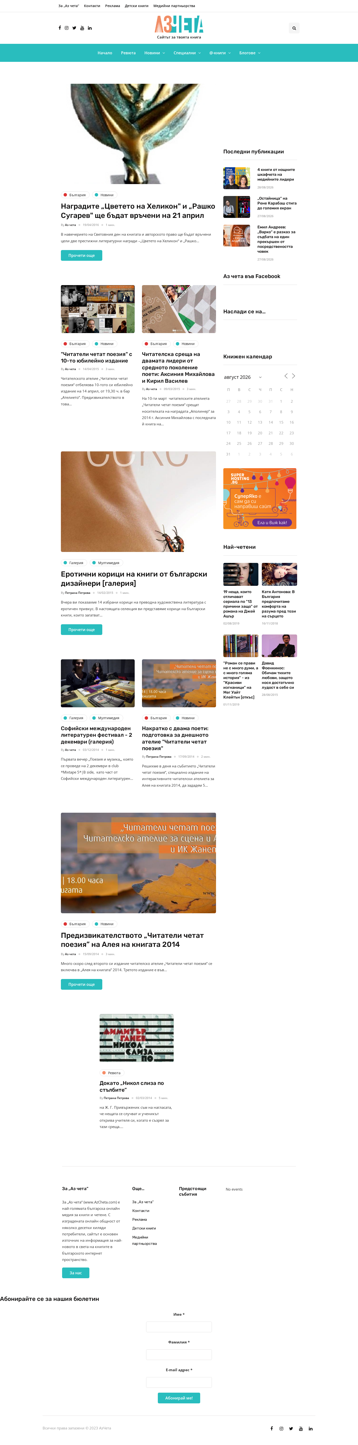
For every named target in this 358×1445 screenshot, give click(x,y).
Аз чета (70, 225)
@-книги (217, 53)
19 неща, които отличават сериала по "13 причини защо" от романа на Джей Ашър (240, 603)
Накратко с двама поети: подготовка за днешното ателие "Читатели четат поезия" (175, 738)
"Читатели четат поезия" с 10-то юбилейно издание (96, 357)
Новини (152, 53)
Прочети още (81, 255)
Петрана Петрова (77, 593)
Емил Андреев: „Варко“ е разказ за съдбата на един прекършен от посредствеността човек (276, 239)
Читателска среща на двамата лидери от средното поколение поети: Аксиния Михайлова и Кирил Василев (178, 367)
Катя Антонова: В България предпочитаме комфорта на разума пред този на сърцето (279, 603)
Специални (185, 53)
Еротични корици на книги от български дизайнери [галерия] (134, 579)
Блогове (247, 53)
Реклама (112, 5)
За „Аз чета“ (68, 5)
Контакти (92, 5)
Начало (105, 53)
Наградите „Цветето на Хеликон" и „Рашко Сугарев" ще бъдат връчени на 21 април (138, 211)
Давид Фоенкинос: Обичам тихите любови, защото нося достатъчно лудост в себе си (278, 675)
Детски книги (137, 5)
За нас (76, 1273)
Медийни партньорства (174, 5)
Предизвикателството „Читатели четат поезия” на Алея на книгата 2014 (132, 940)
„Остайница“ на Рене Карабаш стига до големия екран (277, 203)
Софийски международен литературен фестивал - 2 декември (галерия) (96, 735)
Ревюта (128, 53)
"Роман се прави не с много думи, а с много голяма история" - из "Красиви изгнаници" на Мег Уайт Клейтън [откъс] (240, 680)
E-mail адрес (179, 1369)
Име (179, 1314)
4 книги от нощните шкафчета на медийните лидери (276, 174)
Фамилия (179, 1342)
